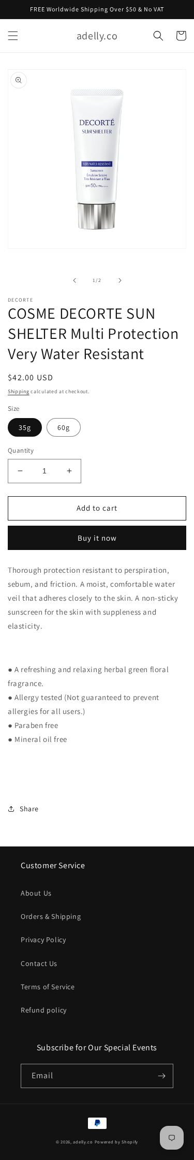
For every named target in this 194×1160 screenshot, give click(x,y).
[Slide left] (74, 280)
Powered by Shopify (117, 1141)
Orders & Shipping (51, 916)
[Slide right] (120, 280)
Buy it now (97, 538)
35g (25, 427)
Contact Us (39, 963)
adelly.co (83, 1141)
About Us (36, 893)
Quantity (21, 450)
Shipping (18, 391)
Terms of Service (48, 986)
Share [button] (29, 808)
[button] (13, 35)
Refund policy (44, 1010)
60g (63, 427)
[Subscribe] (161, 1076)
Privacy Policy (43, 939)
